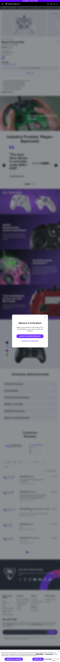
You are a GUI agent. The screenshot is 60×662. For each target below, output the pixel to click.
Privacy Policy (49, 654)
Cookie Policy (39, 654)
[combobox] (54, 660)
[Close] (58, 651)
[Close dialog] (45, 316)
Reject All (38, 659)
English (53, 660)
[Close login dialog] (44, 367)
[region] (30, 656)
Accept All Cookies (13, 659)
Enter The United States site (30, 336)
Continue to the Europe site (30, 341)
